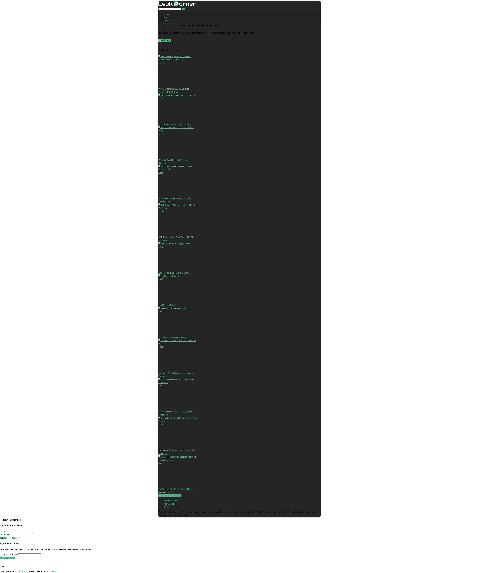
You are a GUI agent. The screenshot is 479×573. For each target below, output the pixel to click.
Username (4, 531)
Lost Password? (13, 538)
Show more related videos (169, 495)
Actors (166, 17)
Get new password (7, 558)
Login (3, 538)
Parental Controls (171, 501)
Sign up (24, 571)
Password (4, 535)
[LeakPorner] (177, 6)
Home (166, 14)
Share (168, 40)
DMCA (166, 507)
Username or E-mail (9, 555)
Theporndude (169, 20)
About (161, 40)
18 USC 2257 (169, 504)
